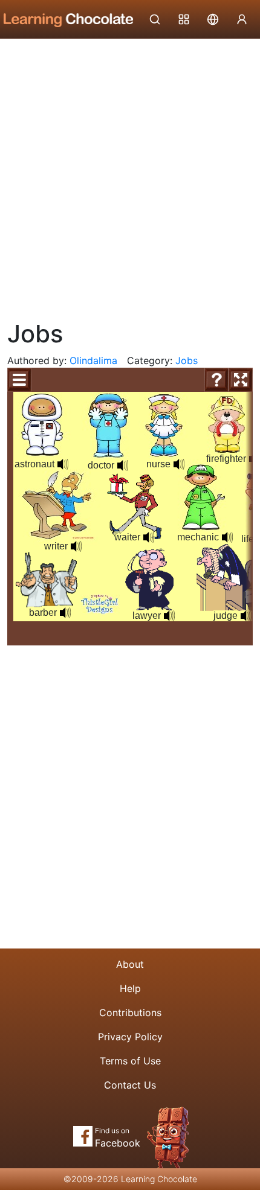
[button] (227, 537)
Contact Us (130, 1085)
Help (130, 988)
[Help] (216, 380)
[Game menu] (19, 380)
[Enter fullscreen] (241, 380)
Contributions (130, 1012)
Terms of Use (130, 1061)
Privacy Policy (130, 1037)
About (130, 964)
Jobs (186, 360)
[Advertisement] (130, 175)
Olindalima (93, 360)
